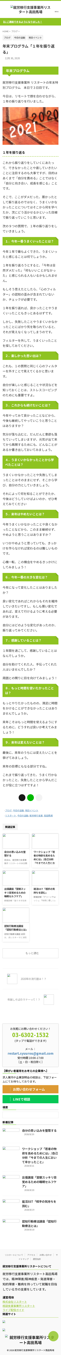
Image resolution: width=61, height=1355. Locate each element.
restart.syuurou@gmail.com (31, 1053)
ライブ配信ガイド (13, 1310)
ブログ (8, 810)
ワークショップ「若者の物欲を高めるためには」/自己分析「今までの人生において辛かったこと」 (44, 859)
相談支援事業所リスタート (19, 1306)
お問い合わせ (45, 1254)
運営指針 (37, 1258)
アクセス (31, 1254)
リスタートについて (14, 1254)
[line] (30, 797)
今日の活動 (18, 810)
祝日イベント (31, 810)
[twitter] (22, 797)
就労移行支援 (36, 815)
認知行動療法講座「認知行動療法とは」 (16, 927)
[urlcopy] (39, 797)
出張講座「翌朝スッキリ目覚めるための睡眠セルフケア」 (15, 892)
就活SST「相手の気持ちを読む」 (44, 890)
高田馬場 (48, 815)
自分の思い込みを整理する (39, 1130)
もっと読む (32, 953)
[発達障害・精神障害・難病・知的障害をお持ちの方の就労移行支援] (30, 9)
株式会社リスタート (15, 1302)
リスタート (10, 815)
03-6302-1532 (30, 1035)
